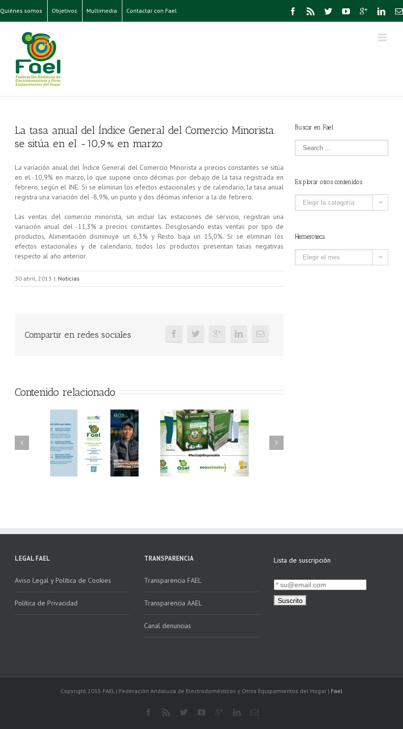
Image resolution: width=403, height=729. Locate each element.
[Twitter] (328, 11)
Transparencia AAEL (173, 603)
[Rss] (311, 11)
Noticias (69, 278)
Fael (337, 691)
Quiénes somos (21, 10)
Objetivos (64, 10)
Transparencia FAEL (173, 580)
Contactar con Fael (151, 10)
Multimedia (101, 10)
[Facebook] (293, 11)
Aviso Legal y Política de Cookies (63, 580)
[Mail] (399, 11)
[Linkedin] (381, 11)
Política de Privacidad (46, 603)
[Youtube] (346, 11)
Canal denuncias (167, 625)
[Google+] (364, 11)
